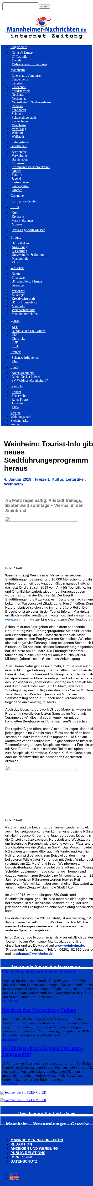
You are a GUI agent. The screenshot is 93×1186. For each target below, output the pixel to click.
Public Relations (27, 1153)
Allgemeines (18, 47)
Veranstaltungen (22, 220)
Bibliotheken (20, 243)
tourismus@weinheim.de (32, 953)
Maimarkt (18, 306)
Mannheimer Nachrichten (36, 1140)
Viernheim (19, 125)
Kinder (16, 171)
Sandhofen (19, 110)
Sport (14, 367)
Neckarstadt (19, 98)
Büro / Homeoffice (24, 302)
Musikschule (20, 258)
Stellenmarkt (19, 420)
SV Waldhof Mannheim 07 (30, 380)
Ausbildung (19, 247)
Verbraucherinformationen (29, 64)
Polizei (16, 392)
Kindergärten (20, 186)
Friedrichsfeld (21, 91)
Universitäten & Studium (29, 255)
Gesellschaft (18, 146)
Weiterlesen (9, 1001)
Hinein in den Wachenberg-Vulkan (38, 1010)
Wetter (14, 424)
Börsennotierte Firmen (27, 281)
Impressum (21, 1157)
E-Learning (19, 251)
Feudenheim (20, 79)
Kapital (16, 274)
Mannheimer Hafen (25, 314)
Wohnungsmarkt (21, 417)
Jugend (16, 178)
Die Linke (18, 338)
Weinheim (13, 484)
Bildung (15, 237)
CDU (15, 335)
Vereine (15, 413)
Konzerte (18, 216)
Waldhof (17, 133)
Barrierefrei (19, 152)
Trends (16, 60)
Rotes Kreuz (20, 399)
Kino (15, 213)
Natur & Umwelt (23, 53)
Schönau (17, 114)
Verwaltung (19, 155)
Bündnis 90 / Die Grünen (29, 331)
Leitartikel (75, 479)
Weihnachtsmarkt (23, 310)
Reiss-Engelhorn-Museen (28, 230)
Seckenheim (20, 121)
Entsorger (18, 295)
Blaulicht (16, 386)
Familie (17, 175)
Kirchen (17, 190)
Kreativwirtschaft (23, 298)
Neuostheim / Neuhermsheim (31, 102)
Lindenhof (19, 87)
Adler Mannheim (23, 373)
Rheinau (17, 106)
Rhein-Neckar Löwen (26, 377)
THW (15, 407)
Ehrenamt (18, 163)
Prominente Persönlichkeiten (31, 167)
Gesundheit (18, 195)
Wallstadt (18, 136)
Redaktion (21, 1144)
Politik (15, 321)
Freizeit (15, 352)
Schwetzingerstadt (24, 117)
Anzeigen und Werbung (34, 1148)
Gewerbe (18, 285)
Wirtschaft (17, 268)
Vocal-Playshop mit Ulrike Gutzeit (38, 971)
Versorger (18, 291)
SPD (15, 346)
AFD (15, 327)
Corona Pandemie (24, 201)
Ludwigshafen (20, 142)
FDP (15, 342)
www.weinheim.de (19, 619)
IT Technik (19, 56)
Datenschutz (23, 1161)
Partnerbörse (20, 182)
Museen (17, 224)
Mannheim (17, 70)
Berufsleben (20, 159)
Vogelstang (19, 129)
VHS (15, 262)
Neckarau (18, 94)
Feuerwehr (19, 396)
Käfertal (17, 83)
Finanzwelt (19, 277)
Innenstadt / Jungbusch (27, 75)
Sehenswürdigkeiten (25, 357)
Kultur (14, 207)
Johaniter (18, 403)
